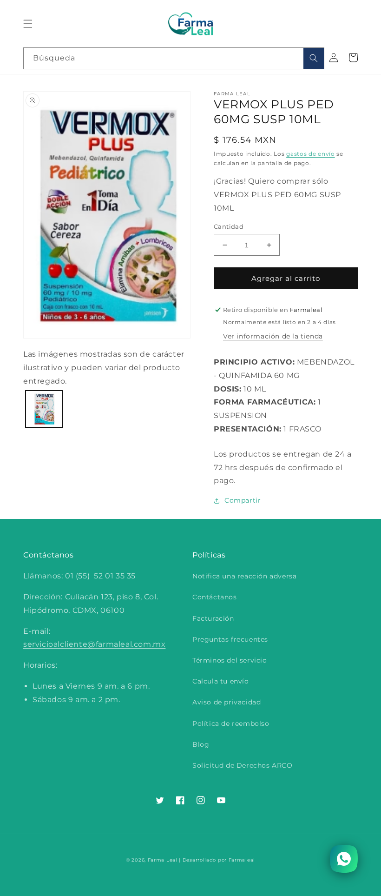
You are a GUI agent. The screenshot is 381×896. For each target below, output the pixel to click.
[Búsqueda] (313, 58)
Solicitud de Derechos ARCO (242, 765)
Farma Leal (162, 860)
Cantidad (228, 226)
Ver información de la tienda (273, 336)
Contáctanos (214, 597)
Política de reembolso (230, 723)
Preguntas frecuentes (230, 639)
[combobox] (174, 58)
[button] (28, 23)
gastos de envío (310, 153)
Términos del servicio (229, 660)
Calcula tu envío (220, 681)
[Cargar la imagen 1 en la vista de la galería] (44, 409)
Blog (200, 744)
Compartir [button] (242, 500)
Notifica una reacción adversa (244, 576)
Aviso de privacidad (226, 702)
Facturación (213, 618)
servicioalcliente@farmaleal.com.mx (94, 644)
